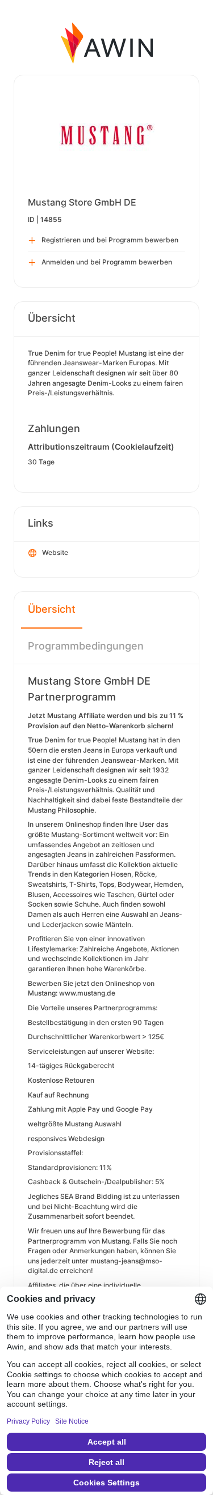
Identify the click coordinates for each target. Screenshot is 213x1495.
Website (55, 552)
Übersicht (52, 609)
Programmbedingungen (86, 646)
